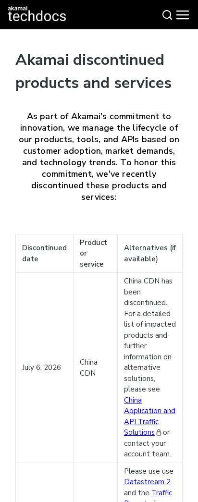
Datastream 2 (147, 482)
